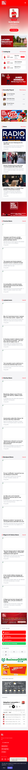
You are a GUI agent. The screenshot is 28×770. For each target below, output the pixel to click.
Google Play (5, 749)
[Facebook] (6, 652)
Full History (23, 89)
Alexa (4, 751)
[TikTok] (6, 655)
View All (24, 221)
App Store (5, 746)
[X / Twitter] (14, 652)
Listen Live (14, 30)
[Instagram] (22, 652)
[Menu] (25, 3)
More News (23, 126)
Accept (9, 767)
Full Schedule (23, 51)
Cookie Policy (10, 764)
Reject (4, 767)
